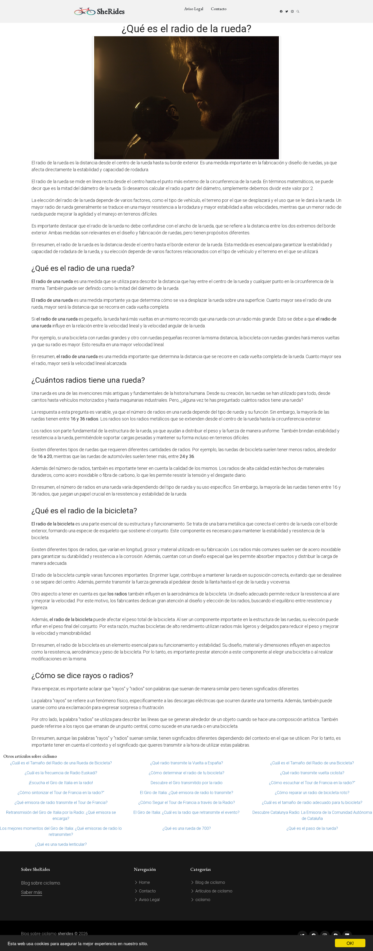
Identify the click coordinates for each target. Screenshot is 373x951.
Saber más (31, 892)
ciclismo (202, 899)
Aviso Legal (193, 8)
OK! (350, 943)
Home (144, 882)
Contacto (219, 8)
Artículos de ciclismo (213, 891)
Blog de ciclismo (209, 882)
